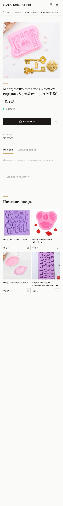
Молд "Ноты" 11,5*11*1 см (15, 239)
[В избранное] (56, 121)
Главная (6, 12)
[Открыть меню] (57, 4)
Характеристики (27, 149)
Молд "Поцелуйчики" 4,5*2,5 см (42, 241)
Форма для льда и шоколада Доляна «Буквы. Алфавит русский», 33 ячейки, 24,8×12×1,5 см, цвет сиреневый (45, 284)
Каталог (17, 12)
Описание (8, 149)
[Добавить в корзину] (28, 247)
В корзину (29, 121)
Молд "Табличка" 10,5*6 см (16, 282)
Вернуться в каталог (18, 176)
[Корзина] (51, 4)
